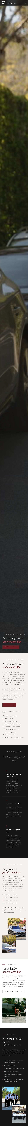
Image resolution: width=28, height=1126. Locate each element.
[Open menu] (25, 3)
